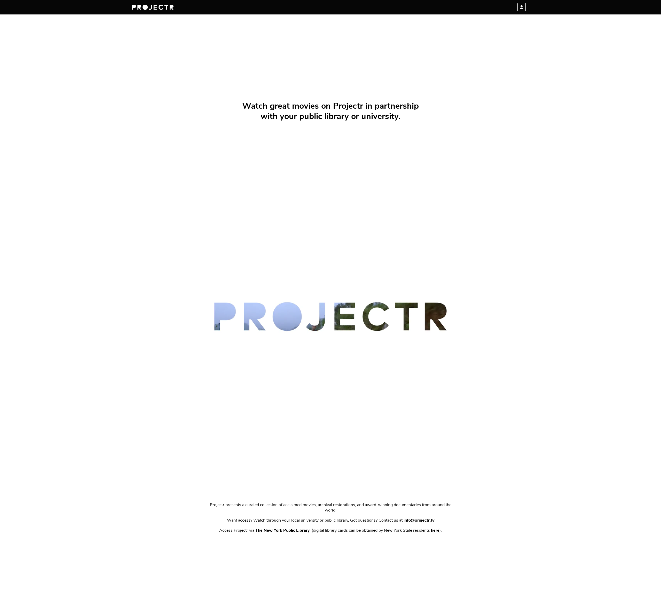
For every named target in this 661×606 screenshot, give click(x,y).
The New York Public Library (282, 531)
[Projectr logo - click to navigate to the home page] (153, 7)
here (435, 531)
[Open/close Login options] (521, 7)
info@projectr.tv (419, 521)
